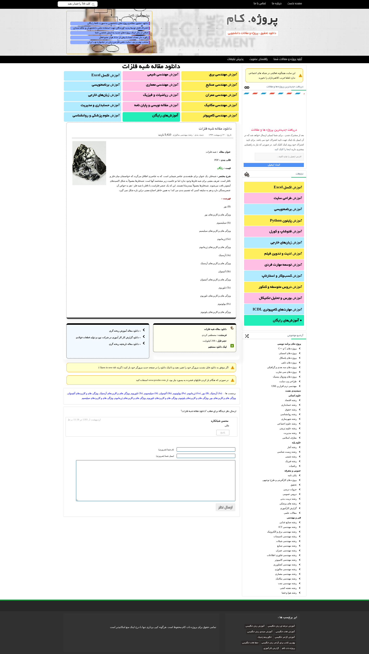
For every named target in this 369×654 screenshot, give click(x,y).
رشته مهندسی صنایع (287, 545)
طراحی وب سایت (288, 381)
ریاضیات (293, 466)
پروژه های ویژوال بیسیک (285, 376)
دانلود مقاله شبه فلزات (215, 129)
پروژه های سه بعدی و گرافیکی (282, 367)
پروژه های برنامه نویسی (289, 343)
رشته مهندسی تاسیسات (285, 536)
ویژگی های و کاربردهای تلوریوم (162, 398)
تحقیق (294, 484)
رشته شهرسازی (289, 419)
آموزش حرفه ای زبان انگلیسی (281, 626)
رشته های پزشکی (288, 503)
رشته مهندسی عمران (286, 550)
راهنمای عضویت (258, 59)
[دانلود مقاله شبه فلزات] (89, 184)
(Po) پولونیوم (179, 393)
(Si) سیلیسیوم (151, 393)
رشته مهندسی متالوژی (286, 569)
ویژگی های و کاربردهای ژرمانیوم (130, 398)
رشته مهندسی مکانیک (286, 578)
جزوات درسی (290, 489)
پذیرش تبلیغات (235, 59)
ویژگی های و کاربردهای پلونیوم (193, 398)
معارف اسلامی (289, 437)
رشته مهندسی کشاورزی (285, 564)
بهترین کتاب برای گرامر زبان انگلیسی (278, 643)
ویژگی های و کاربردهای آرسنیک (115, 393)
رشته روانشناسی (288, 414)
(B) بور (205, 393)
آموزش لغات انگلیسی (285, 632)
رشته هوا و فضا (289, 592)
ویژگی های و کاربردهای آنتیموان (83, 393)
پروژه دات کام (288, 648)
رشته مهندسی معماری (286, 574)
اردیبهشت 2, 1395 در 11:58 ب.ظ (84, 419)
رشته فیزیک (291, 461)
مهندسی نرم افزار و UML (284, 386)
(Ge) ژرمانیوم (194, 393)
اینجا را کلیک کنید (283, 149)
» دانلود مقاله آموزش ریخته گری (125, 330)
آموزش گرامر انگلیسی (285, 637)
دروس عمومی (290, 494)
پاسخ (222, 432)
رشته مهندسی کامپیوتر (286, 560)
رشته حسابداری (289, 405)
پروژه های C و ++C (287, 348)
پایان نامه (292, 475)
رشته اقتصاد (291, 400)
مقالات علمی (290, 513)
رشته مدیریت (290, 433)
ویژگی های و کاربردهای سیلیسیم (97, 398)
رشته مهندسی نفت (287, 583)
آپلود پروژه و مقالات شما (288, 59)
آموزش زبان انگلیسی (255, 626)
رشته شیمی (291, 456)
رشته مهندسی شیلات (286, 541)
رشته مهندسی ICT (287, 527)
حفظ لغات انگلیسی (250, 643)
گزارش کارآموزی (288, 508)
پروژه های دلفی (289, 362)
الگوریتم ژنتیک (265, 637)
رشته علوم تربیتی (288, 428)
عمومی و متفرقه (292, 470)
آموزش (288, 188)
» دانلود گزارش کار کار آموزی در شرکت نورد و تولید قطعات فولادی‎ (108, 337)
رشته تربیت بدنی (288, 498)
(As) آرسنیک (216, 393)
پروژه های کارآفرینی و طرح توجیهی (279, 480)
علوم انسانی (294, 395)
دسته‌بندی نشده (293, 390)
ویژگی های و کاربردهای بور (223, 398)
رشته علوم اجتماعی (287, 423)
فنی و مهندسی (294, 517)
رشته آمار (292, 447)
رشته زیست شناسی (287, 452)
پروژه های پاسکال (288, 358)
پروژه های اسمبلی (288, 353)
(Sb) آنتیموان (165, 393)
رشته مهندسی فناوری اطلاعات (282, 555)
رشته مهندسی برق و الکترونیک (282, 531)
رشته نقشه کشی (288, 588)
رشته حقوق (291, 409)
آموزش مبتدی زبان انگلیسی (259, 632)
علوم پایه (296, 442)
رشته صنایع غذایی (288, 522)
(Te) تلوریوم (137, 393)
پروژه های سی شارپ (286, 372)
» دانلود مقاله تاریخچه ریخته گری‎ (125, 344)
